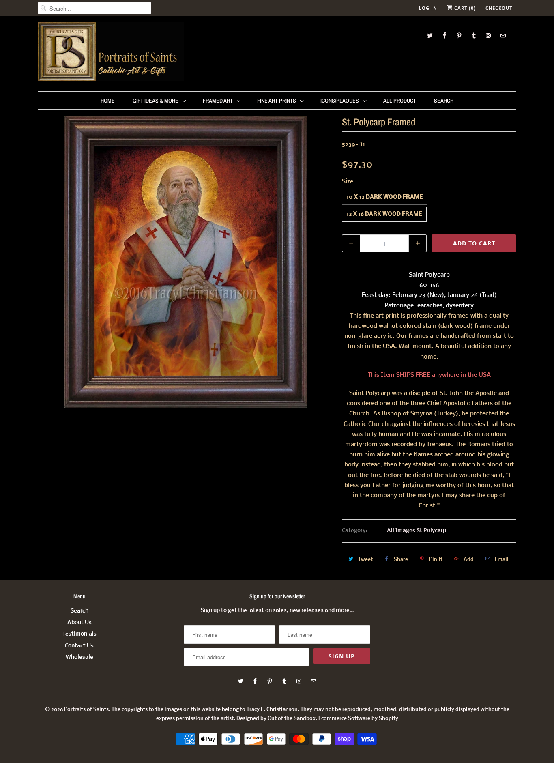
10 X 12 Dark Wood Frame (384, 197)
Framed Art (218, 100)
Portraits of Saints (86, 709)
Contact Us (79, 646)
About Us (79, 623)
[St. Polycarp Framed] (186, 262)
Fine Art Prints (276, 100)
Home (108, 100)
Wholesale (79, 657)
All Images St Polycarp (416, 531)
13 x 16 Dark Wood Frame (384, 214)
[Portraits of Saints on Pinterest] (459, 35)
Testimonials (79, 634)
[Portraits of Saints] (111, 52)
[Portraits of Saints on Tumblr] (473, 35)
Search (443, 100)
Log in (428, 8)
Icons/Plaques (339, 100)
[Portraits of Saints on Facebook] (444, 35)
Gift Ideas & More (155, 100)
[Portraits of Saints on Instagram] (488, 35)
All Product (399, 100)
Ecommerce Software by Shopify (358, 718)
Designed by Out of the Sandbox (276, 718)
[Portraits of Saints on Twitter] (430, 35)
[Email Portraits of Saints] (503, 35)
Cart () (464, 8)
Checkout (498, 8)
